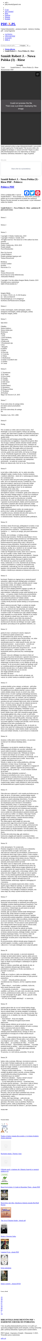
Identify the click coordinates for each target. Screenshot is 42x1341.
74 (1, 1314)
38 (1, 1299)
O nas (7, 10)
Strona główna (10, 49)
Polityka (7, 15)
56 (1, 1306)
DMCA (7, 40)
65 (1, 1310)
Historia (7, 17)
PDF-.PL (8, 24)
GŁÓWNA (8, 34)
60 (1, 1308)
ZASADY (8, 38)
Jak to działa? (9, 11)
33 (1, 1297)
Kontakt (7, 19)
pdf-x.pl (3, 1338)
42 (1, 1301)
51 (1, 1305)
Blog (6, 13)
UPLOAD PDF (10, 36)
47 (1, 1303)
